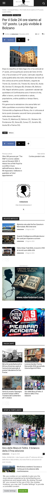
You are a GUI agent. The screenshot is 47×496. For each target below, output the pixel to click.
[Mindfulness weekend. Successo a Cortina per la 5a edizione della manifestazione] (8, 470)
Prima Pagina (16, 15)
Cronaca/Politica (13, 10)
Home (4, 10)
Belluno (11, 133)
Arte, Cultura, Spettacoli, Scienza (10, 360)
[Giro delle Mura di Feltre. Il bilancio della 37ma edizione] (35, 383)
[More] (28, 40)
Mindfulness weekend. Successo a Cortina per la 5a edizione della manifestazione (29, 469)
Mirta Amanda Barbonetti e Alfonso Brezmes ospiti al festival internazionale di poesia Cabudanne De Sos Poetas (12, 368)
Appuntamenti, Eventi (31, 361)
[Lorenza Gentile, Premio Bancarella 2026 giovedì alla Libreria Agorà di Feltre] (35, 355)
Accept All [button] (23, 491)
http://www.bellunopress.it (23, 205)
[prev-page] (3, 259)
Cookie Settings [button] (10, 491)
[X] (23, 209)
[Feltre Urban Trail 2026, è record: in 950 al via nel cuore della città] (8, 251)
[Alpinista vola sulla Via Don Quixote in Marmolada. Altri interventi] (8, 227)
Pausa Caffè (28, 389)
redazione (14, 34)
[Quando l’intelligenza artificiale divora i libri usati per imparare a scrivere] (8, 239)
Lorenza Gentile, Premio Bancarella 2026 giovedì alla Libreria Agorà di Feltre (35, 366)
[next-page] (7, 259)
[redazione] (3, 34)
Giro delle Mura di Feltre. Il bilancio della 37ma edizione (34, 394)
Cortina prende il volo (37, 156)
